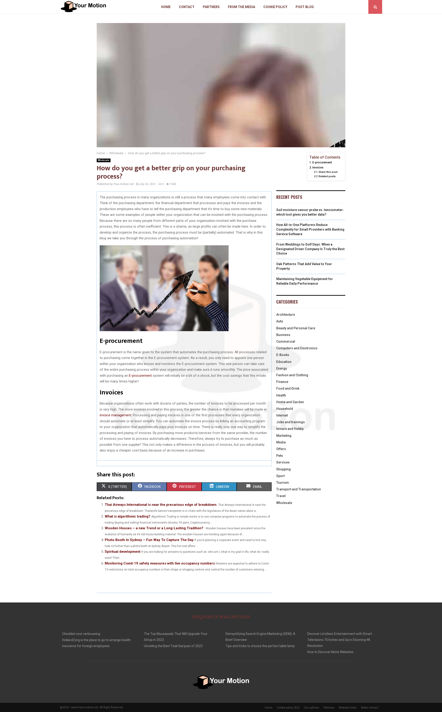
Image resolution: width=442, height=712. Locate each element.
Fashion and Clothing (292, 375)
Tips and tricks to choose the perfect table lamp (260, 646)
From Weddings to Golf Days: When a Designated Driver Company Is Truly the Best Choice (310, 249)
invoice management (115, 415)
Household (284, 409)
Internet (282, 415)
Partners (211, 7)
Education (283, 362)
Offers (281, 449)
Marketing (283, 435)
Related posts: (327, 176)
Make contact (369, 707)
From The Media (241, 7)
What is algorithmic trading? (127, 516)
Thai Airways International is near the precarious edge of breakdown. (161, 505)
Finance (282, 382)
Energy (281, 368)
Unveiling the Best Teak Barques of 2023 (173, 646)
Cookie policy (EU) (288, 707)
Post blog (305, 7)
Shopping (283, 469)
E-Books (282, 355)
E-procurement (140, 375)
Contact (187, 7)
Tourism (282, 482)
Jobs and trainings (290, 422)
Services (283, 462)
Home (166, 7)
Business (283, 335)
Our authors (311, 707)
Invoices (317, 167)
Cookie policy (275, 7)
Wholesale (103, 160)
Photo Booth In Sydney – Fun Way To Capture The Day (149, 540)
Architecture (285, 314)
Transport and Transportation (298, 489)
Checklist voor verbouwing (81, 634)
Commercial (285, 341)
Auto (279, 321)
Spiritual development (122, 552)
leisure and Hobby (290, 429)
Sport (280, 476)
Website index (348, 707)
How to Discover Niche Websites (330, 652)
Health (281, 395)
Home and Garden (290, 402)
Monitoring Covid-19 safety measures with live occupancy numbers (160, 563)
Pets (279, 455)
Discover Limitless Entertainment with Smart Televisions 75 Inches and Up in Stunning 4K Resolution (339, 640)
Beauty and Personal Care (295, 328)
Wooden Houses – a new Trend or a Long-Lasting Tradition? (154, 528)
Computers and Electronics (296, 348)
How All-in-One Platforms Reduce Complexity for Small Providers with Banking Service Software (310, 229)
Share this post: (328, 172)
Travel (281, 496)
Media (281, 442)
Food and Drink (287, 388)
